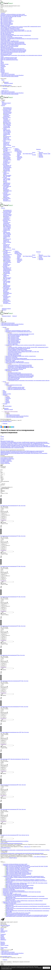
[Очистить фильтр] (1, 489)
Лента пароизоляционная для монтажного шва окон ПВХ (20, 452)
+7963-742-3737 (27, 846)
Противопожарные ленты (8, 453)
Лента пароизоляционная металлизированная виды (11, 843)
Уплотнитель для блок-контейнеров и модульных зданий (12, 442)
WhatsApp (5, 88)
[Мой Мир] (4, 427)
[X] (6, 427)
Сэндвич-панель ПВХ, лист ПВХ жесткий (23, 446)
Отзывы (2, 936)
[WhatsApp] (10, 427)
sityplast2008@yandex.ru (6, 85)
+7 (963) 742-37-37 (5, 73)
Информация (3, 939)
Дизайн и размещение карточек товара (16, 387)
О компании (3, 934)
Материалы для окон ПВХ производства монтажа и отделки (13, 451)
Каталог (7, 329)
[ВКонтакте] (1, 427)
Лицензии (2, 938)
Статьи (1, 929)
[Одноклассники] (3, 427)
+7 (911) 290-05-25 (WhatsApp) (39, 856)
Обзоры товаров (3, 930)
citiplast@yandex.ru (13, 857)
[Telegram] (13, 427)
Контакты (2, 937)
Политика (2, 944)
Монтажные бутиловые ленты (14, 372)
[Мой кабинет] (1, 307)
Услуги (6, 383)
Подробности (3, 520)
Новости (2, 935)
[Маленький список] (0, 465)
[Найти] (1, 8)
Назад (8, 328)
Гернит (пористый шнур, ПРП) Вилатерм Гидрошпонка (20, 364)
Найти (2, 964)
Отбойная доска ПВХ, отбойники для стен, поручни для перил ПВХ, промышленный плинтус (28, 347)
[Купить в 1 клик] (1, 495)
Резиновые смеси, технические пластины (15, 447)
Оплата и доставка (4, 945)
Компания (7, 397)
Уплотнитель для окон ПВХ (31, 444)
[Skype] (11, 427)
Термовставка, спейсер (9, 446)
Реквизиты (2, 943)
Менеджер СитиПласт (5, 925)
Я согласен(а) (46, 967)
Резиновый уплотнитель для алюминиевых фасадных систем (21, 333)
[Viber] (8, 427)
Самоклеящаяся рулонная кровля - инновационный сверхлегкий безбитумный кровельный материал (21, 853)
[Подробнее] (0, 848)
